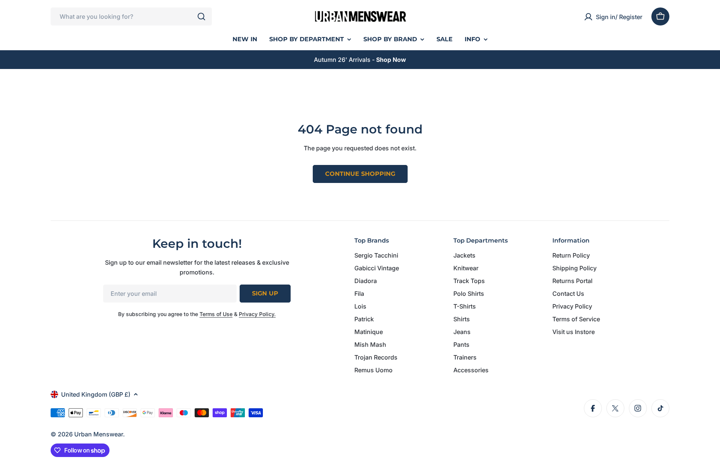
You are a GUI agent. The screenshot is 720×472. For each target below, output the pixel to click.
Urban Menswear (98, 434)
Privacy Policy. (257, 314)
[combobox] (131, 16)
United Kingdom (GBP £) (95, 394)
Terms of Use (216, 314)
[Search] (201, 16)
